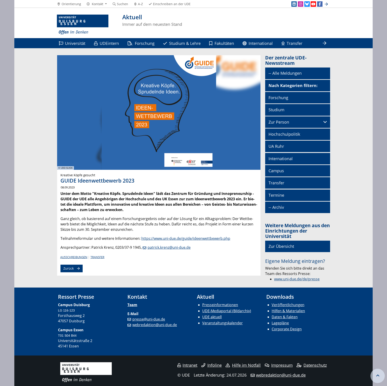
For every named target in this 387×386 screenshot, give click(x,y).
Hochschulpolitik (284, 134)
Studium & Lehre (185, 43)
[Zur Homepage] (82, 25)
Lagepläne (280, 323)
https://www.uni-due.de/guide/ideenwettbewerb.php (185, 238)
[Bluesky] (307, 4)
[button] (96, 4)
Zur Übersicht (281, 246)
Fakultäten (224, 43)
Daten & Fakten (285, 316)
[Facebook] (319, 4)
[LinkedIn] (294, 4)
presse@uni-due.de (148, 319)
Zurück (68, 268)
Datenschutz (315, 365)
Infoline (214, 365)
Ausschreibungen (73, 257)
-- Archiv (276, 207)
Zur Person (279, 122)
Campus (276, 170)
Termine (276, 195)
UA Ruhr (276, 146)
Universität (75, 43)
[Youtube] (313, 4)
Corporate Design (287, 329)
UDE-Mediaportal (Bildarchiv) (226, 310)
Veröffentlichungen (288, 304)
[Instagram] (300, 4)
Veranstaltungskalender (222, 323)
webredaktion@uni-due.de (154, 324)
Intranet (190, 365)
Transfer (294, 43)
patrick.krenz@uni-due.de (169, 247)
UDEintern (109, 43)
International (261, 43)
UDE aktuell (212, 316)
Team (132, 304)
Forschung (145, 43)
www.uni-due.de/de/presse (297, 279)
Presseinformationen (220, 304)
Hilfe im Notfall (246, 365)
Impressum (282, 365)
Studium (276, 109)
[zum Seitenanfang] (377, 376)
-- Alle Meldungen (285, 73)
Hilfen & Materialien (288, 310)
